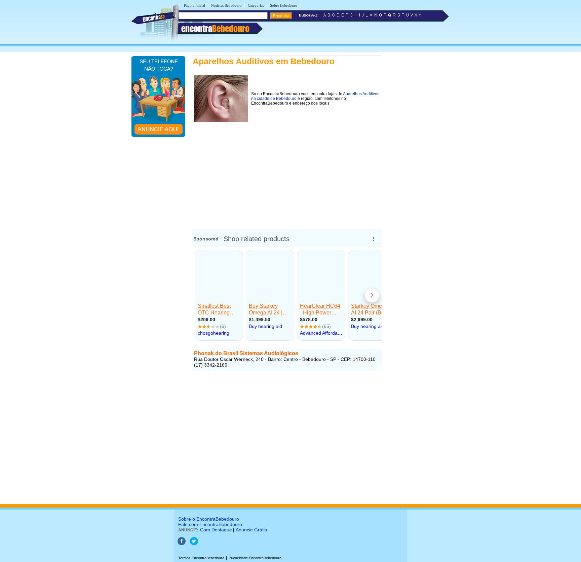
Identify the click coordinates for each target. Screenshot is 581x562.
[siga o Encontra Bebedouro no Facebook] (182, 543)
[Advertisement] (287, 171)
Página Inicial (194, 5)
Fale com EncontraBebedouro (210, 524)
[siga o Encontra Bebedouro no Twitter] (194, 543)
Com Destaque (216, 529)
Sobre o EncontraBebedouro (208, 519)
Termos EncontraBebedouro (201, 558)
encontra (215, 28)
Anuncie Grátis (251, 529)
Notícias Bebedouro (226, 5)
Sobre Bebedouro (283, 5)
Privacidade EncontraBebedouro (255, 558)
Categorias (256, 5)
